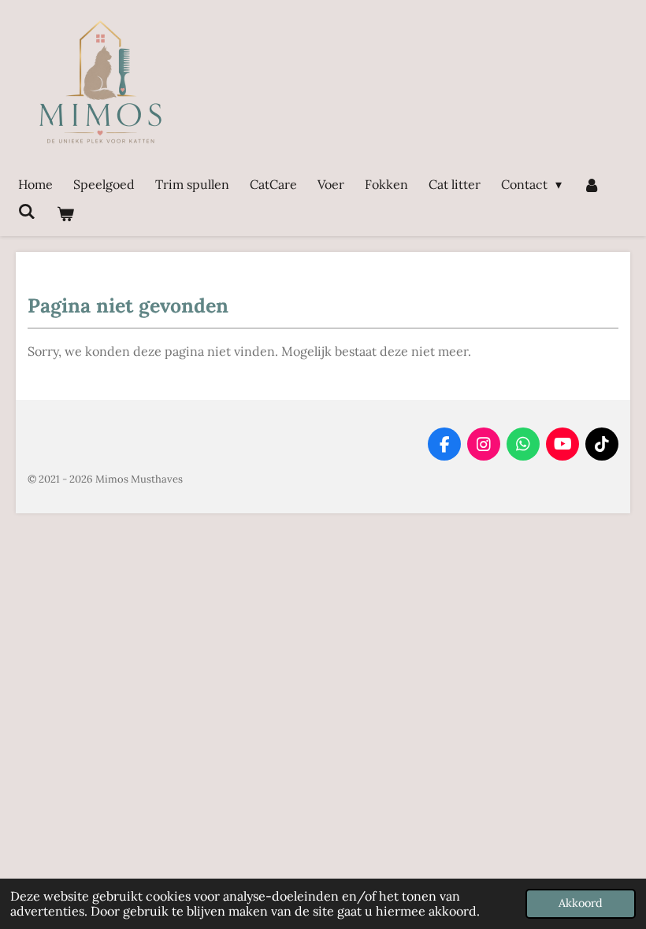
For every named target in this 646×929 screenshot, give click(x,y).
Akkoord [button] (581, 903)
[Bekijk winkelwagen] (65, 213)
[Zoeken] (27, 211)
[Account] (591, 184)
